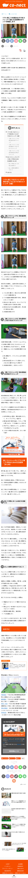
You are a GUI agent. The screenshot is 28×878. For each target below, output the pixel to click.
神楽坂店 (3, 695)
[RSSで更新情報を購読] (14, 781)
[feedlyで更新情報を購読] (24, 776)
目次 (13, 128)
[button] (24, 41)
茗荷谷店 (3, 712)
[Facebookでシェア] (8, 41)
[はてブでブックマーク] (12, 41)
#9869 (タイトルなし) (7, 873)
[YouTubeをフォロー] (12, 776)
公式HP (7, 864)
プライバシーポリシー (7, 868)
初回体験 (19, 744)
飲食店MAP (20, 866)
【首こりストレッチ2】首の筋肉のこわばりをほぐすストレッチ (14, 146)
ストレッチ (12, 758)
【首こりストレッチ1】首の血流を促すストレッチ (14, 140)
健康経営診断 (20, 871)
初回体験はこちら (14, 751)
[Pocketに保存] (16, 41)
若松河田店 (4, 708)
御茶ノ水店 (4, 704)
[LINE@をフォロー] (20, 776)
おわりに (9, 172)
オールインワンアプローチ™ (14, 740)
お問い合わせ (20, 868)
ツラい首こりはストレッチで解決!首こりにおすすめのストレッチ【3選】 (13, 134)
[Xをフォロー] (3, 776)
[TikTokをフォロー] (16, 776)
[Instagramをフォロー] (8, 776)
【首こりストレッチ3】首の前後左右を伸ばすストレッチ (14, 152)
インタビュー (7, 866)
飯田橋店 (3, 699)
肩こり (19, 758)
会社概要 (20, 864)
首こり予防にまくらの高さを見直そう (14, 164)
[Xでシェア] (3, 41)
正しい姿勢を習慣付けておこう (14, 168)
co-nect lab (5, 758)
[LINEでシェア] (20, 41)
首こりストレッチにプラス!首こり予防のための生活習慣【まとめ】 (13, 159)
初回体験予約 (7, 871)
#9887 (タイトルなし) (20, 873)
